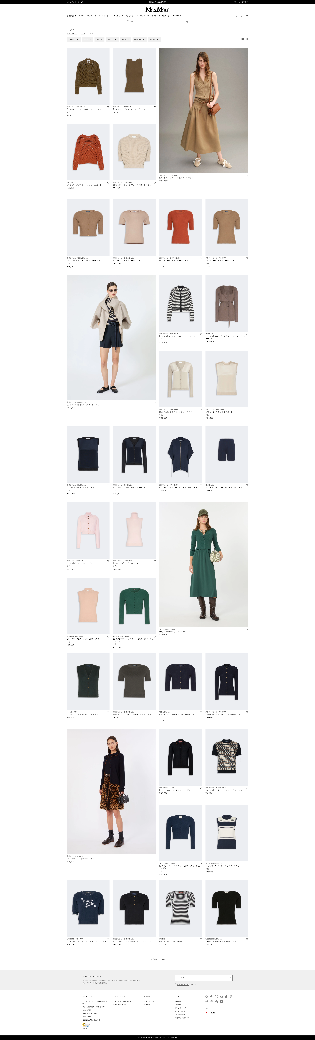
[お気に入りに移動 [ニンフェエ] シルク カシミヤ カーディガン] (201, 410)
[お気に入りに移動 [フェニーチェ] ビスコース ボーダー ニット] (154, 402)
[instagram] (206, 996)
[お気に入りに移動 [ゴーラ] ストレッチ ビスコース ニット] (247, 939)
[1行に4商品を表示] (247, 39)
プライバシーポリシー (183, 984)
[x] (216, 996)
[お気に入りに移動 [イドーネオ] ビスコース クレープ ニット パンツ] (247, 485)
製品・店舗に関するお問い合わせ (93, 1007)
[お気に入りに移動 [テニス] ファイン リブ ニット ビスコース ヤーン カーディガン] (154, 637)
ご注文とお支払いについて (91, 1020)
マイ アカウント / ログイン (122, 1001)
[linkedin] (221, 1001)
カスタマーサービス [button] (87, 2)
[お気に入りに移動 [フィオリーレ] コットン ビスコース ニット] (247, 175)
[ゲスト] (236, 16)
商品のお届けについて (89, 1013)
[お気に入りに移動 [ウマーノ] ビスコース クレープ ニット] (201, 939)
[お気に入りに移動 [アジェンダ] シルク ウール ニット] (154, 856)
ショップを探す (243, 2)
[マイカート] (247, 16)
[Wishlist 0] (241, 16)
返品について (86, 1017)
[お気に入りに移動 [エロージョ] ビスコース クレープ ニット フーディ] (201, 485)
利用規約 (178, 1001)
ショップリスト (149, 1001)
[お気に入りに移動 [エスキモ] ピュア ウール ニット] (154, 561)
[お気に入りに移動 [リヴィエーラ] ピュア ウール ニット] (201, 258)
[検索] (187, 21)
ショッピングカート (119, 1005)
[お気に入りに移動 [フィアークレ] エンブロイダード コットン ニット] (108, 939)
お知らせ (85, 1028)
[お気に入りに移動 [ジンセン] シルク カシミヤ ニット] (247, 410)
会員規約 (178, 1005)
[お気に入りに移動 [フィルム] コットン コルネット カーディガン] (108, 107)
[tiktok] (226, 996)
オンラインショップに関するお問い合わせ (95, 1002)
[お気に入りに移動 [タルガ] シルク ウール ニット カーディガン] (201, 788)
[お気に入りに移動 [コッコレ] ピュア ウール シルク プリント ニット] (247, 788)
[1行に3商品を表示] (243, 39)
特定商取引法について (182, 1018)
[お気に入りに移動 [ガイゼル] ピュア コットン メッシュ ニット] (108, 183)
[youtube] (221, 996)
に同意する (186, 984)
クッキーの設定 (180, 1015)
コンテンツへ (5, 1)
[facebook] (211, 996)
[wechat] (216, 1001)
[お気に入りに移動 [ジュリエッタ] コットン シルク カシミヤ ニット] (154, 712)
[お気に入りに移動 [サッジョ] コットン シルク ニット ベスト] (108, 712)
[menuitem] (71, 16)
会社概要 (147, 1005)
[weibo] (206, 1001)
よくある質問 (86, 1010)
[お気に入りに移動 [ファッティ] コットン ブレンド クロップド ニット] (154, 183)
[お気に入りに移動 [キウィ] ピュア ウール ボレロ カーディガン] (108, 258)
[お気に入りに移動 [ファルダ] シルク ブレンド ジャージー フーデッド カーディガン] (247, 334)
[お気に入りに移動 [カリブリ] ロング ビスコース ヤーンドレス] (247, 629)
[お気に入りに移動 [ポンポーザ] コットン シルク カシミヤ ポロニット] (154, 939)
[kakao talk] (211, 1001)
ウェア (83, 33)
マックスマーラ (72, 33)
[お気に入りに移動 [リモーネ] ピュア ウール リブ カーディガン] (247, 712)
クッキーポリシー (181, 1011)
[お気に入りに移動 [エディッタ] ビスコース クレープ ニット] (154, 107)
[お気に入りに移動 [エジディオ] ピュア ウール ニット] (154, 258)
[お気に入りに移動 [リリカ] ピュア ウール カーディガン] (108, 561)
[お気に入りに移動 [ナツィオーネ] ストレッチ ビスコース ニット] (108, 637)
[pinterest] (231, 996)
